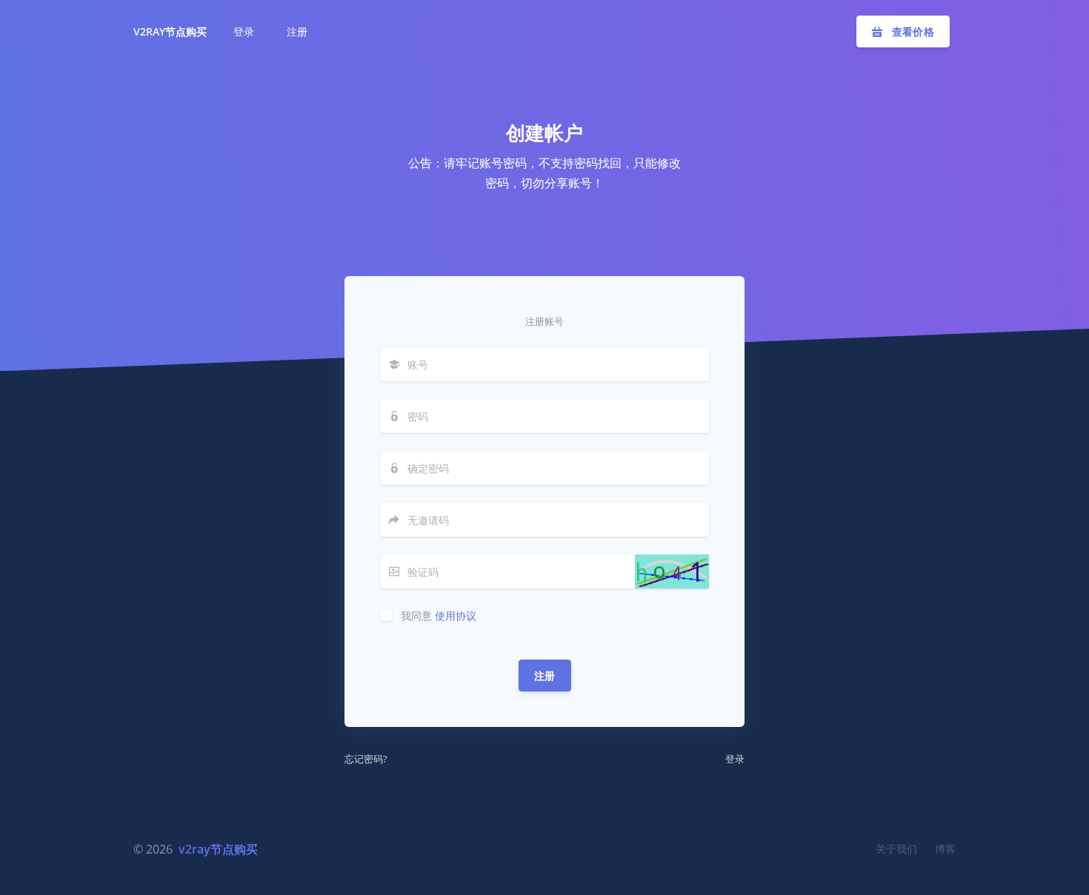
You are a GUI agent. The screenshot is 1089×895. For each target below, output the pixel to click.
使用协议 (455, 616)
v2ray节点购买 (170, 31)
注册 (545, 675)
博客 (945, 849)
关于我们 (896, 849)
